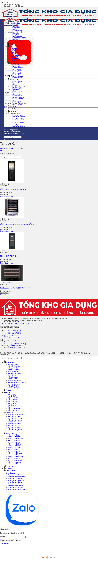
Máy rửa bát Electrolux (17, 84)
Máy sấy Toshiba (16, 40)
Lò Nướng (13, 109)
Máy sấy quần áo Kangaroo (18, 37)
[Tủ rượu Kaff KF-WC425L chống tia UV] (12, 182)
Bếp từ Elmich (15, 52)
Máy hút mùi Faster (16, 70)
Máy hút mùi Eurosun (17, 69)
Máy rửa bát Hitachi (16, 90)
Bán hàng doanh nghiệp (12, 132)
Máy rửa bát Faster (16, 87)
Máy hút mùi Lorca (16, 75)
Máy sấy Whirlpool (16, 42)
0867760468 (16, 322)
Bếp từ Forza (14, 56)
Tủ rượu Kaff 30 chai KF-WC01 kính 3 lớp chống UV (17, 224)
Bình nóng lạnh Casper (17, 125)
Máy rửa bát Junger (16, 91)
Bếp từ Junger (15, 61)
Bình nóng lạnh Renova (17, 121)
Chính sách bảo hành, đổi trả (12, 330)
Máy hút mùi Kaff (16, 73)
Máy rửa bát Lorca (16, 94)
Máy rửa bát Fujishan (17, 101)
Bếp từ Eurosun (15, 54)
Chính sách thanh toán (11, 4)
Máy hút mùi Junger (16, 72)
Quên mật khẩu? (5, 544)
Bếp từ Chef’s (15, 49)
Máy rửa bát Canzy (16, 83)
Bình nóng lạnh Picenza (17, 119)
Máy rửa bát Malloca (16, 95)
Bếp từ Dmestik (15, 51)
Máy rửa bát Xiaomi (16, 104)
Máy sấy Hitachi (15, 29)
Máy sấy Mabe (15, 33)
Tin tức (6, 2)
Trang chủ (3, 148)
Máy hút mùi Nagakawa (17, 65)
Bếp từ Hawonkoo (16, 59)
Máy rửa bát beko (16, 100)
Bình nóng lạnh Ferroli (17, 115)
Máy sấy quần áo (15, 22)
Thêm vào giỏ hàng (6, 196)
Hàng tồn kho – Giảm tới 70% (14, 133)
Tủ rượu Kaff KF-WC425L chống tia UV (13, 189)
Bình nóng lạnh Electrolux (18, 126)
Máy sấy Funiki (15, 26)
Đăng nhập (18, 540)
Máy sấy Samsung (16, 39)
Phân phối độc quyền (11, 130)
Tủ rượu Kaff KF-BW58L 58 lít (10, 256)
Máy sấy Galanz (15, 27)
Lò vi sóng (13, 106)
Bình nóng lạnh (15, 114)
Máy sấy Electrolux (16, 25)
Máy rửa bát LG (15, 93)
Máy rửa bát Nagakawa (17, 97)
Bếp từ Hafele (15, 58)
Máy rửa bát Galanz (16, 103)
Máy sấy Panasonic (16, 36)
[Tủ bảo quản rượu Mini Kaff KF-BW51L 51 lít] (12, 281)
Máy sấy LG (14, 32)
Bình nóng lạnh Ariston (17, 124)
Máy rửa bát (10, 433)
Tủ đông (12, 44)
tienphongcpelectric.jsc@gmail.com (18, 323)
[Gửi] (4, 34)
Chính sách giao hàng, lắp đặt (12, 332)
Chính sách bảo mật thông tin (14, 6)
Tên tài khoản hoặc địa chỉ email (11, 533)
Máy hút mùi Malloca (17, 76)
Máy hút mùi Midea (16, 77)
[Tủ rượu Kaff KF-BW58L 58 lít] (12, 249)
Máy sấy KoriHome (16, 30)
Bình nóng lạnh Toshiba (17, 122)
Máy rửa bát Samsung (17, 98)
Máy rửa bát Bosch (16, 81)
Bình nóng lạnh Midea (17, 118)
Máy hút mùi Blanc (16, 66)
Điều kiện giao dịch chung (11, 337)
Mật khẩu (3, 536)
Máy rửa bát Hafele (16, 88)
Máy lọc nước (14, 111)
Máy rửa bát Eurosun (17, 85)
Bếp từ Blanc (14, 48)
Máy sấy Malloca (16, 35)
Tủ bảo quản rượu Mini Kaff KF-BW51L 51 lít (15, 288)
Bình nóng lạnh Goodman (18, 116)
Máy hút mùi (14, 63)
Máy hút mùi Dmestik (17, 67)
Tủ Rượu (11, 148)
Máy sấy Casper (15, 23)
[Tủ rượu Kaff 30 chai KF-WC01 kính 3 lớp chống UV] (12, 217)
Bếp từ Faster (15, 55)
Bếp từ (12, 46)
